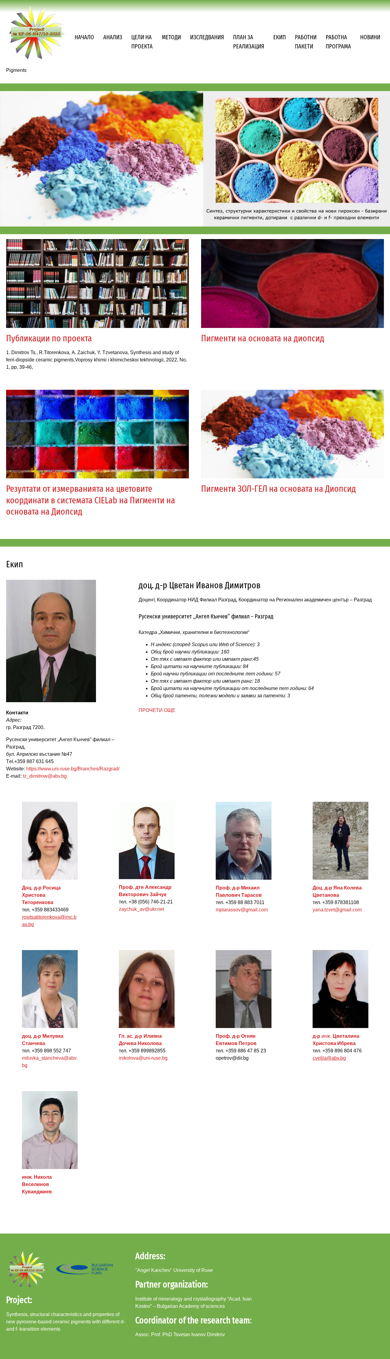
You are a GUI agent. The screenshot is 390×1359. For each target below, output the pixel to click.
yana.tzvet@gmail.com (337, 909)
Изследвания (207, 37)
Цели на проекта (142, 41)
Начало (84, 37)
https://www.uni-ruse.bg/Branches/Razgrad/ (72, 768)
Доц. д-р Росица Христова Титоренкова (41, 895)
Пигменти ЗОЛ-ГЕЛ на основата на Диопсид (278, 488)
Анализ (112, 37)
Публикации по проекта (49, 338)
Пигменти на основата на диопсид (262, 338)
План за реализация (248, 41)
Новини (370, 37)
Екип (279, 37)
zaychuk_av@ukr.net (141, 909)
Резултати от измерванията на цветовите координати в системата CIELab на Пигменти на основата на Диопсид (90, 500)
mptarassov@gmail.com (242, 909)
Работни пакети (306, 41)
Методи (171, 37)
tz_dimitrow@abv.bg (45, 776)
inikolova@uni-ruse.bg (143, 1058)
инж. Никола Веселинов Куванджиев (37, 1184)
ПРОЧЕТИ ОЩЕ (157, 710)
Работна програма (338, 41)
